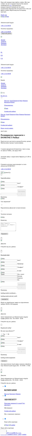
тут (10, 5)
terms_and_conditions (7, 434)
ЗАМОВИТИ (4, 299)
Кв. (19, 280)
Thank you (4, 15)
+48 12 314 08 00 (6, 25)
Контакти (7, 102)
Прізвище (20, 264)
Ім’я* (19, 183)
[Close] (1, 174)
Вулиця (20, 276)
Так (4, 334)
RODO (12, 102)
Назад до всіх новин (7, 128)
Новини (25, 100)
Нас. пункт (21, 274)
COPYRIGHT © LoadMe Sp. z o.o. (11, 433)
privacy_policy (17, 434)
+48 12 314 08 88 (6, 31)
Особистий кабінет (10, 411)
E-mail (19, 270)
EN (4, 96)
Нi (8, 334)
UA (6, 96)
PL (2, 96)
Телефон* (20, 186)
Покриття (16, 100)
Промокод (4, 197)
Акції (11, 100)
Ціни (20, 100)
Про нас (6, 100)
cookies (24, 434)
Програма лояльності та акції (13, 403)
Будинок (20, 278)
